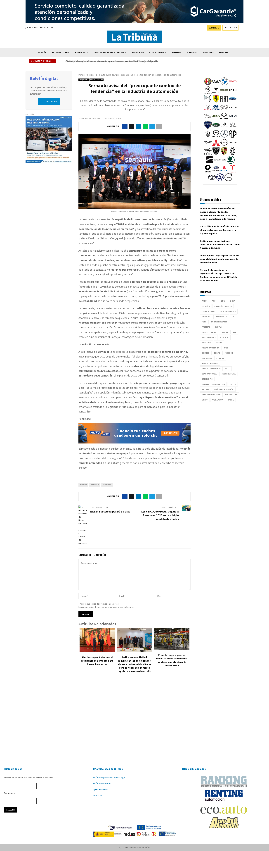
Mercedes (206, 342)
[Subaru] (216, 171)
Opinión (223, 53)
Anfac (204, 301)
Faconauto (221, 316)
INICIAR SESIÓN (231, 27)
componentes (208, 311)
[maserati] (208, 136)
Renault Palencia (210, 363)
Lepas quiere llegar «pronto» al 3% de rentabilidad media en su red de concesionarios (219, 259)
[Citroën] (208, 93)
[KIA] (232, 119)
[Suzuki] (224, 171)
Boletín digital (44, 78)
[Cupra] (216, 93)
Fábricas (80, 53)
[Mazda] (216, 136)
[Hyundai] (216, 110)
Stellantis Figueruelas (213, 384)
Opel (226, 348)
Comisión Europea (223, 306)
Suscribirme (51, 101)
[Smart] (208, 171)
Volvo (205, 400)
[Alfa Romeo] (208, 84)
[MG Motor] (232, 136)
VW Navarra (217, 400)
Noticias (90, 75)
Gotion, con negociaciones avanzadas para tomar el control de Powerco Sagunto (110, 61)
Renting (176, 53)
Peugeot (228, 353)
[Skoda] (231, 163)
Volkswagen (231, 394)
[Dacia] (224, 93)
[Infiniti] (224, 110)
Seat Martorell (209, 374)
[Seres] (220, 163)
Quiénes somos (100, 789)
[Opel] (208, 154)
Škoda (231, 400)
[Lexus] (232, 128)
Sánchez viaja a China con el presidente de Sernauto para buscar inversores (97, 661)
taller (232, 384)
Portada (81, 75)
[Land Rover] (216, 128)
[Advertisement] (134, 720)
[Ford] (232, 101)
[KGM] (224, 119)
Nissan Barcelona (210, 348)
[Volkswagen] (220, 180)
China (232, 301)
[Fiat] (224, 101)
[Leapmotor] (224, 128)
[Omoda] (232, 145)
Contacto (97, 795)
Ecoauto (191, 53)
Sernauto (107, 485)
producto (207, 358)
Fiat (233, 316)
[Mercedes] (224, 136)
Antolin (83, 485)
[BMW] (224, 84)
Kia (234, 332)
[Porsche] (224, 154)
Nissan (219, 342)
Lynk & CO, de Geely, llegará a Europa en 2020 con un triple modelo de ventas (160, 515)
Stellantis (207, 379)
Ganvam (218, 327)
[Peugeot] (216, 154)
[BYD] (232, 84)
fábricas (206, 327)
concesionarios (228, 311)
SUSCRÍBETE (214, 28)
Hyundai (225, 332)
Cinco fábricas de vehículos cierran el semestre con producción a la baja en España (219, 230)
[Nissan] (224, 145)
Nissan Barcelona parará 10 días (110, 511)
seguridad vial (229, 374)
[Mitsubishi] (216, 145)
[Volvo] (228, 180)
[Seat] (209, 163)
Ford (204, 322)
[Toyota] (212, 180)
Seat (227, 368)
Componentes (157, 53)
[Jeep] (216, 119)
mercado (224, 337)
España (42, 53)
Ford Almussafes (219, 322)
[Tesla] (232, 171)
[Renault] (232, 154)
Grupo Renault (209, 332)
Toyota (205, 389)
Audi (214, 301)
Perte (217, 353)
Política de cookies (102, 783)
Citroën (206, 306)
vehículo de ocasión (224, 389)
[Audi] (216, 84)
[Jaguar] (207, 119)
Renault (220, 358)
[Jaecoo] (232, 110)
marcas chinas (208, 337)
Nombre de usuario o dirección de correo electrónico (29, 777)
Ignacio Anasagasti (89, 118)
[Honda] (208, 110)
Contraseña (9, 793)
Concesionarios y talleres (110, 53)
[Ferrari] (216, 101)
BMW (223, 301)
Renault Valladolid (211, 368)
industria (95, 485)
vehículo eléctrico (211, 394)
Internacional (61, 53)
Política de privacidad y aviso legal (109, 777)
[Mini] (208, 145)
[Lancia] (208, 128)
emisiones (207, 316)
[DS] (208, 101)
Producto (138, 53)
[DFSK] (232, 93)
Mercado (208, 53)
